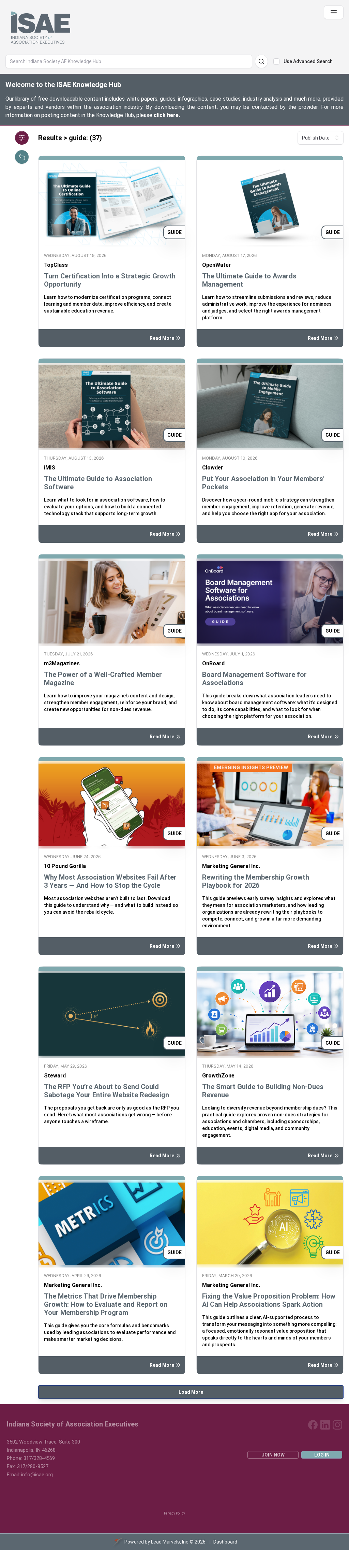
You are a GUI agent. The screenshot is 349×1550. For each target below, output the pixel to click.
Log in (322, 1455)
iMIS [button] (49, 467)
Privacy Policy (174, 1513)
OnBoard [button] (213, 663)
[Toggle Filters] (22, 138)
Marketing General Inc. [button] (231, 866)
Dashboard (225, 1542)
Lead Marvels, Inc (169, 1542)
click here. (167, 115)
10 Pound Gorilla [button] (65, 866)
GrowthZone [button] (218, 1075)
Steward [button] (55, 1075)
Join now (273, 1455)
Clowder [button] (212, 467)
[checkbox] (276, 61)
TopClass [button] (56, 265)
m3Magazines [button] (62, 663)
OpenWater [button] (216, 265)
